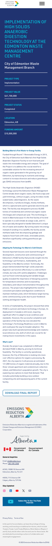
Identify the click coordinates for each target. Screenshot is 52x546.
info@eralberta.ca (14, 461)
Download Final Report (21, 392)
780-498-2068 (13, 463)
